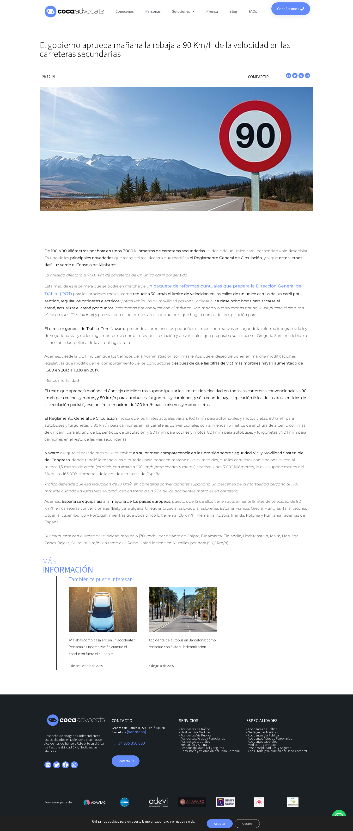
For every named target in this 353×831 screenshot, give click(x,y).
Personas (153, 11)
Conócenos (125, 11)
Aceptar (219, 823)
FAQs (253, 11)
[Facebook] (288, 75)
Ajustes (247, 823)
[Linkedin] (301, 75)
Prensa (212, 11)
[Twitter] (295, 75)
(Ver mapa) (136, 732)
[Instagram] (307, 75)
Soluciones (181, 11)
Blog (233, 11)
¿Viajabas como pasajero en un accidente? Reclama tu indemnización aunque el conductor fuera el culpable (102, 647)
